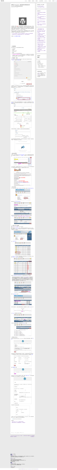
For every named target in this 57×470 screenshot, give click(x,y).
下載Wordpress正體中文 (16, 226)
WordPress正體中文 (26, 277)
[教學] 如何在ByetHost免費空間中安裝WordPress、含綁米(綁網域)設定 (21, 34)
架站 (19, 432)
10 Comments (22, 432)
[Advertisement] (22, 12)
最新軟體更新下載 (41, 29)
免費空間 (18, 432)
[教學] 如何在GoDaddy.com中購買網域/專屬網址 (18, 421)
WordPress (13, 432)
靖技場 (2, 1)
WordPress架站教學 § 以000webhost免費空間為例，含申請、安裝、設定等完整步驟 (22, 33)
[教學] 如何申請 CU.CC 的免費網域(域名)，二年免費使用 (18, 422)
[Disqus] (22, 444)
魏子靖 (17, 7)
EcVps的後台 (19, 188)
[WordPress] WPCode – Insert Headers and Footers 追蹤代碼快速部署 (41, 22)
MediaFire (39, 74)
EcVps (16, 432)
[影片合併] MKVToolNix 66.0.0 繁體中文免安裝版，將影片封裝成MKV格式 (41, 31)
